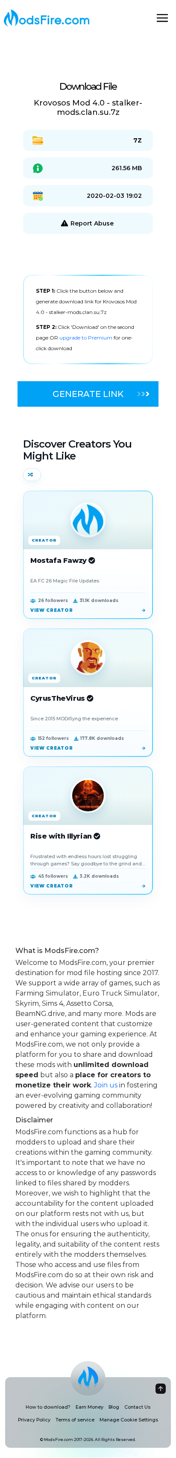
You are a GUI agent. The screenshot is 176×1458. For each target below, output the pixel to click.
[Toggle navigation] (162, 18)
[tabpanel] (88, 319)
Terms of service (75, 1420)
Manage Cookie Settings (129, 1420)
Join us (105, 1085)
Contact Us (137, 1407)
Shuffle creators (32, 474)
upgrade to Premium (86, 337)
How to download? (48, 1407)
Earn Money (89, 1407)
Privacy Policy (34, 1420)
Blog (114, 1407)
